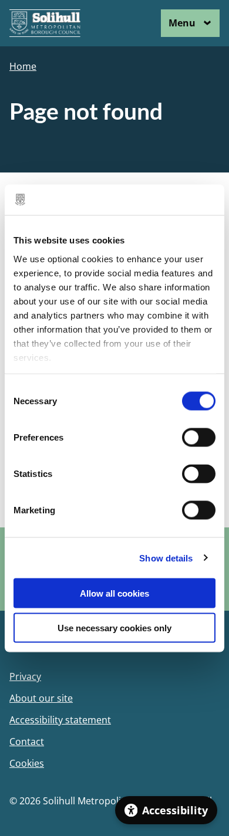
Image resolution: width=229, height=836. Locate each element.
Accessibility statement (60, 720)
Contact (26, 742)
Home (22, 66)
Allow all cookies (114, 593)
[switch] (198, 437)
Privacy (25, 677)
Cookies (26, 763)
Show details (166, 558)
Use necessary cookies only (114, 627)
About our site (41, 698)
